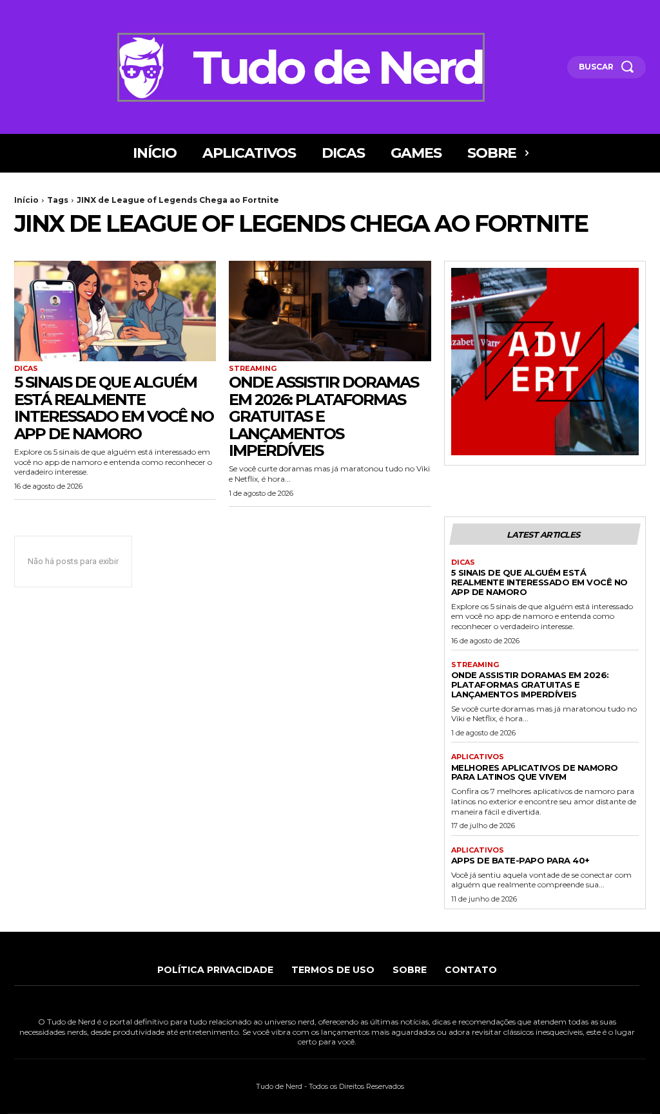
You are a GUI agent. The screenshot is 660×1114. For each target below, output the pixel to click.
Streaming (253, 368)
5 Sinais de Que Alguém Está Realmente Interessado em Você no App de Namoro (113, 407)
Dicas (26, 368)
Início (26, 200)
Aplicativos (477, 757)
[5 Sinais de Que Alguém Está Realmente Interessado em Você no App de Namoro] (115, 311)
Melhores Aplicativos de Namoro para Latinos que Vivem (534, 772)
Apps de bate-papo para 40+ (520, 860)
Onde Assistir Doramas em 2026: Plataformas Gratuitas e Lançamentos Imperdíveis (323, 416)
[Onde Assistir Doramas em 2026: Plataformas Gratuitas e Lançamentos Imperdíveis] (330, 311)
